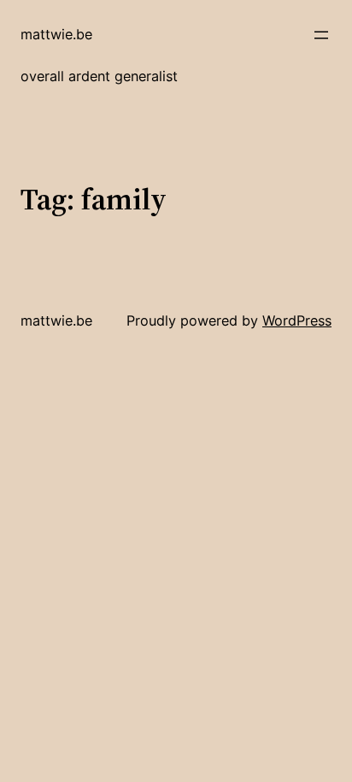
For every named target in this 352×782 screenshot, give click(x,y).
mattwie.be (56, 34)
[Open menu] (321, 35)
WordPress (296, 320)
